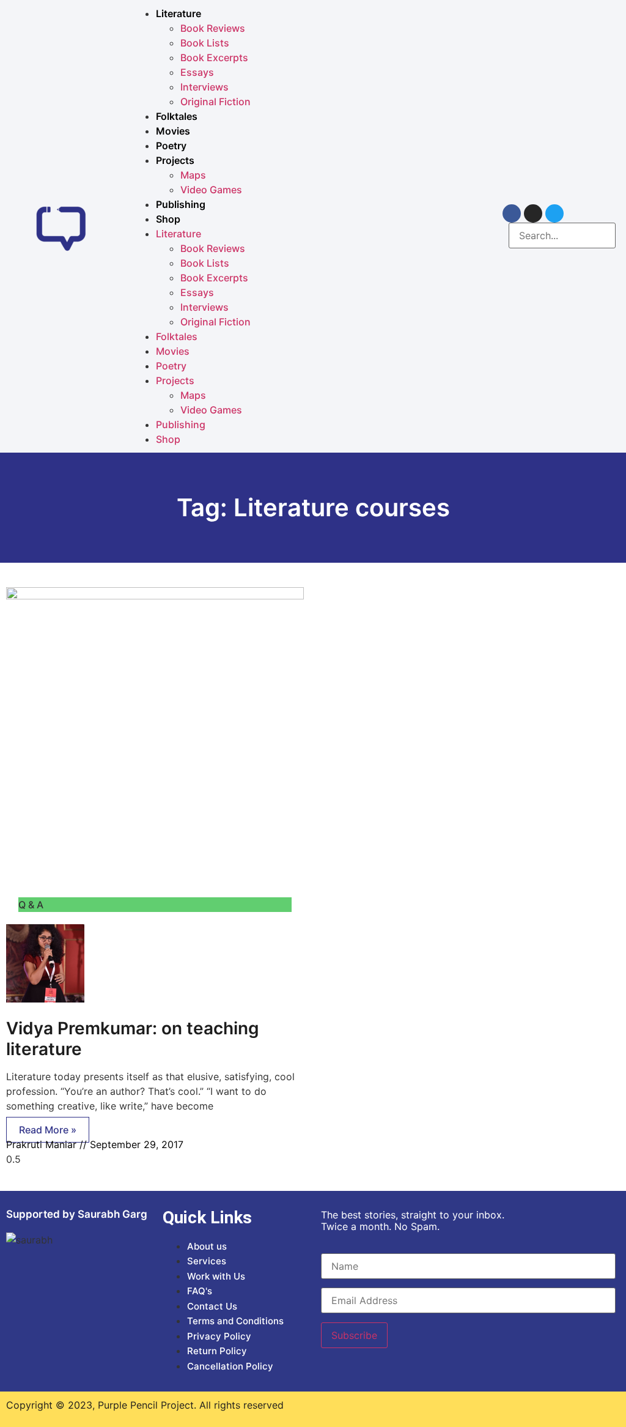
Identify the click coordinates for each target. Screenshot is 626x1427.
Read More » (47, 1130)
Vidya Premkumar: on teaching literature (132, 1038)
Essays (197, 72)
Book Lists (204, 43)
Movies (173, 131)
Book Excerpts (214, 57)
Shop (168, 219)
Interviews (204, 87)
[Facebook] (512, 213)
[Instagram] (533, 213)
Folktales (176, 116)
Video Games (211, 189)
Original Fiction (215, 101)
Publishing (180, 204)
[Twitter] (554, 213)
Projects (175, 160)
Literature (178, 13)
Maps (193, 175)
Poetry (171, 145)
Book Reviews (212, 28)
